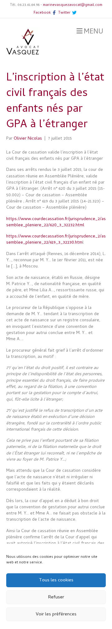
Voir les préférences (56, 614)
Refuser (56, 597)
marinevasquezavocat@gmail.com (72, 5)
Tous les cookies (56, 580)
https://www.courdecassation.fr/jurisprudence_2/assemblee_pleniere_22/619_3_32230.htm (56, 239)
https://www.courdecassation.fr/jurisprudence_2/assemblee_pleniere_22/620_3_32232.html (56, 222)
